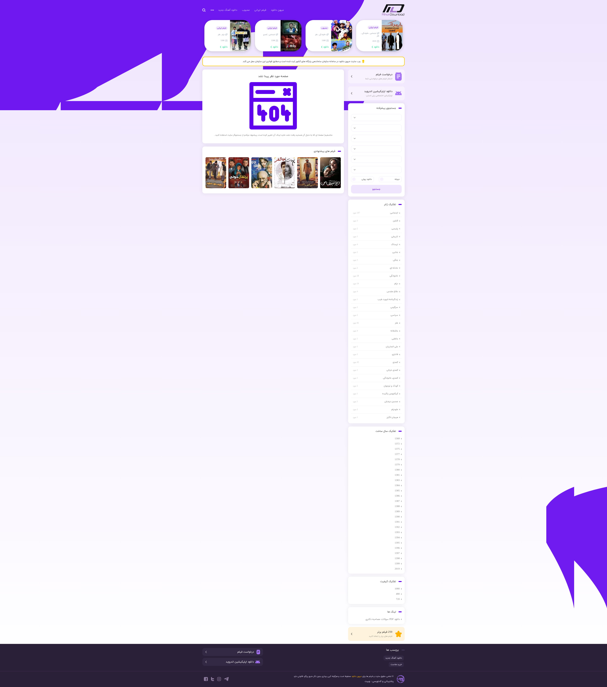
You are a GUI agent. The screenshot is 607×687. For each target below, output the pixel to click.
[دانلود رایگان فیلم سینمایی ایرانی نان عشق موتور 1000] (261, 173)
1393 (397, 532)
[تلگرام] (226, 679)
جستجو (376, 189)
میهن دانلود (392, 10)
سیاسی (394, 315)
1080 (397, 589)
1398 (397, 558)
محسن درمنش (391, 401)
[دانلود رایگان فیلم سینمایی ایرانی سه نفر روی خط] (215, 173)
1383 (397, 480)
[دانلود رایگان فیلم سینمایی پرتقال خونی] (238, 173)
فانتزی (395, 354)
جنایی (395, 252)
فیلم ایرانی (260, 10)
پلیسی (395, 228)
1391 (397, 522)
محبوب (246, 10)
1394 (397, 537)
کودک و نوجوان (391, 385)
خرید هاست (396, 664)
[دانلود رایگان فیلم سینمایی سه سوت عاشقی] (284, 173)
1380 (397, 470)
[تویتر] (212, 679)
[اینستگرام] (219, 679)
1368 (397, 438)
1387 (397, 501)
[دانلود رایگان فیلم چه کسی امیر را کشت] (307, 173)
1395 (397, 543)
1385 (397, 490)
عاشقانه (394, 330)
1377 (397, 454)
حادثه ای (394, 268)
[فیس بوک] (206, 679)
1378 (397, 459)
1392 (397, 527)
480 (398, 594)
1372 (397, 444)
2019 (397, 569)
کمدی (395, 362)
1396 (397, 548)
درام (396, 283)
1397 (397, 553)
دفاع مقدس (392, 291)
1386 (397, 496)
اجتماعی (394, 212)
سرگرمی (394, 307)
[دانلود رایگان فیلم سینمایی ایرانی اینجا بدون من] (330, 173)
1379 (397, 464)
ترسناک (394, 244)
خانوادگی (394, 275)
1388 (397, 506)
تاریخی (394, 236)
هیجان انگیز (392, 417)
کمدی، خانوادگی (390, 378)
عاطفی (395, 338)
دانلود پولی (367, 179)
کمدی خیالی (392, 370)
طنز (396, 322)
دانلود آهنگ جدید (227, 10)
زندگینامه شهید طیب (388, 299)
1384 (397, 485)
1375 (397, 449)
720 (398, 599)
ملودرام (394, 409)
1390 (397, 517)
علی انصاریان (392, 346)
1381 (397, 475)
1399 (397, 563)
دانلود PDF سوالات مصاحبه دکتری (382, 619)
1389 (397, 511)
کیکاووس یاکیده (390, 393)
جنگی (395, 260)
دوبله (397, 179)
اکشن (395, 220)
